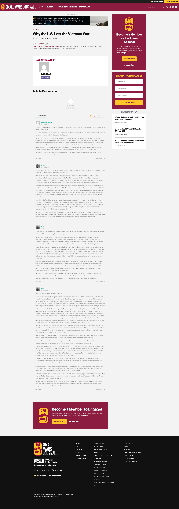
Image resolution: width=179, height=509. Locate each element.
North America (130, 461)
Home (78, 443)
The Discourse (100, 464)
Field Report (99, 473)
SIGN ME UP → (59, 421)
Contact (79, 452)
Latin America (130, 458)
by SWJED (36, 39)
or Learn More (74, 422)
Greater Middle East (133, 452)
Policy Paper (99, 467)
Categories (99, 443)
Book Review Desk (101, 476)
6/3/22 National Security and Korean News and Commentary (129, 118)
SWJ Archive (62, 7)
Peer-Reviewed (100, 470)
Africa (127, 446)
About (41, 7)
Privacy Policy (38, 496)
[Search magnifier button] (163, 7)
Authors (79, 449)
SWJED (46, 74)
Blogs (36, 30)
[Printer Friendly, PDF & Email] (42, 43)
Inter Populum (84, 7)
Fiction (97, 479)
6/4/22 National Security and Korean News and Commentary (129, 141)
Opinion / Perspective (103, 455)
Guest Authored (101, 461)
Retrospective (100, 449)
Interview (98, 458)
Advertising (81, 458)
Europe (127, 449)
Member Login (157, 1)
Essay (96, 452)
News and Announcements (105, 482)
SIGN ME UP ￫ (129, 59)
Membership (81, 455)
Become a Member (171, 1)
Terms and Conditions (51, 496)
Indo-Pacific (129, 455)
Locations (128, 443)
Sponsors (73, 7)
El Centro (51, 7)
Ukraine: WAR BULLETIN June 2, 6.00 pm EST (127, 130)
